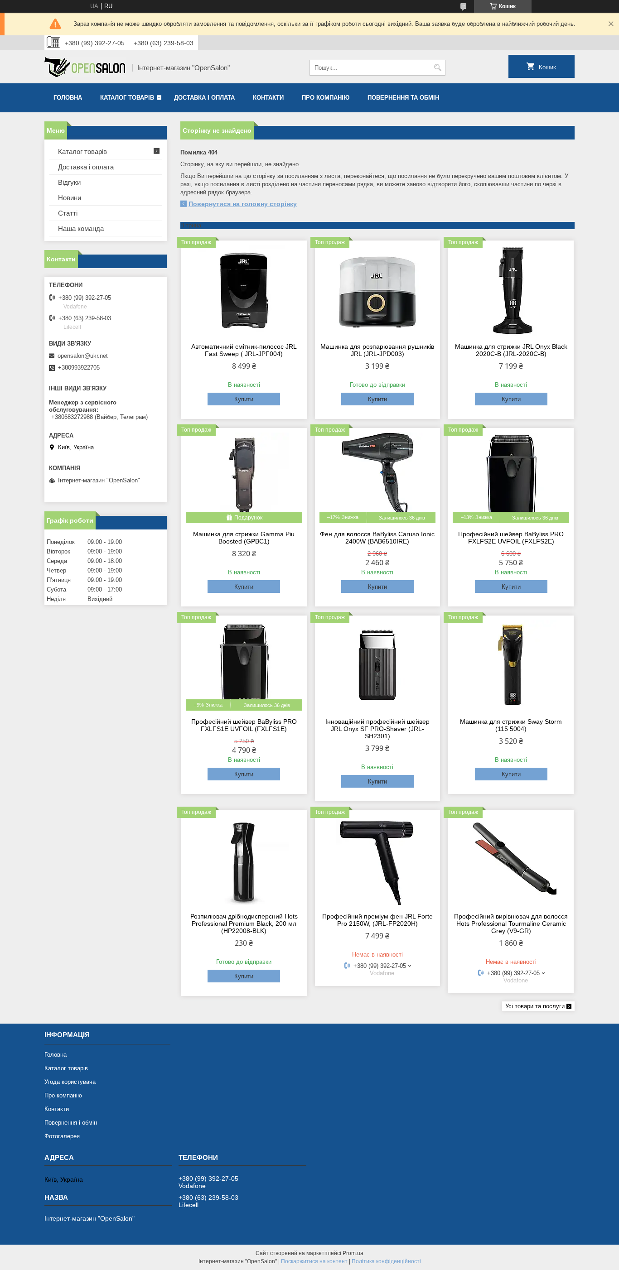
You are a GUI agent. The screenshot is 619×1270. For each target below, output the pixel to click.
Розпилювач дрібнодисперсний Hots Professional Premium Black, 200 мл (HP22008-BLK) (244, 923)
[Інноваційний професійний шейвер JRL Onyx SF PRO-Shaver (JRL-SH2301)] (377, 665)
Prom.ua (353, 1253)
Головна (67, 97)
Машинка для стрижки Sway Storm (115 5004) (511, 725)
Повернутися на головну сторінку (243, 203)
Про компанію (325, 97)
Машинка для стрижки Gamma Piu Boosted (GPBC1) (244, 537)
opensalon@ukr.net (83, 355)
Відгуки (69, 182)
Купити (243, 399)
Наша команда (81, 228)
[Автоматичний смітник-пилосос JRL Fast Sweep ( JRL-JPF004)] (244, 290)
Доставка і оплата (204, 97)
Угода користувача (70, 1081)
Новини (69, 198)
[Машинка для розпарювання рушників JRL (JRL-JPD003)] (377, 290)
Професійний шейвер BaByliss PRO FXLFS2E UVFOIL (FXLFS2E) (511, 537)
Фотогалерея (62, 1136)
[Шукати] (437, 68)
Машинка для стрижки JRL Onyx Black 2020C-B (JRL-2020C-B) (511, 350)
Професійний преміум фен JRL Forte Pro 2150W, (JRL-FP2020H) (377, 920)
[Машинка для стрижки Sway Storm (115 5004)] (511, 665)
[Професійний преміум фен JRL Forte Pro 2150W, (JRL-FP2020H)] (377, 860)
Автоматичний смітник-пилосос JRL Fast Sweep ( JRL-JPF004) (244, 350)
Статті (67, 213)
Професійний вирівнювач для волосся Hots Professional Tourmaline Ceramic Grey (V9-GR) (511, 923)
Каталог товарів (127, 97)
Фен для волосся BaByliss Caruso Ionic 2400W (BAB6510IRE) (377, 537)
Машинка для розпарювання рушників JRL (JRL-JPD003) (377, 350)
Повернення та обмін (403, 97)
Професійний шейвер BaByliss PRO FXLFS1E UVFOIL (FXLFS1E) (244, 725)
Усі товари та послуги (535, 1006)
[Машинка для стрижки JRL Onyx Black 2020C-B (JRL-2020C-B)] (511, 290)
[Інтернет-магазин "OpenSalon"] (85, 68)
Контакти (268, 97)
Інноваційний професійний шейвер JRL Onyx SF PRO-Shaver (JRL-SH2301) (377, 729)
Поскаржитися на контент (314, 1261)
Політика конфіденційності (386, 1261)
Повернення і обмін (70, 1122)
